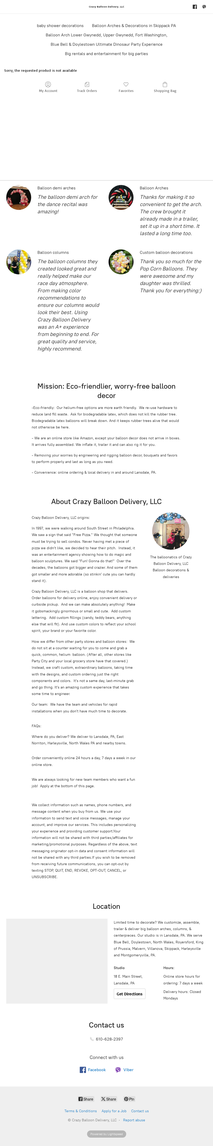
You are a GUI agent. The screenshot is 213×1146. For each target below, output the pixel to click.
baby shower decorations (60, 25)
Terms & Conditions (80, 1111)
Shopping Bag (165, 90)
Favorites (126, 90)
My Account (48, 90)
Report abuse (134, 1120)
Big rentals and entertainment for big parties (106, 53)
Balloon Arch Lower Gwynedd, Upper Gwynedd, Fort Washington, (107, 34)
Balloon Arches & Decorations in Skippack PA (134, 25)
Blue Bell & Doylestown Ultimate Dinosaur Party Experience (107, 44)
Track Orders (87, 90)
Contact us (140, 1111)
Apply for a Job (114, 1111)
